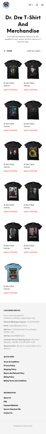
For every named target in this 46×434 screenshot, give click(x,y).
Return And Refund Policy (14, 373)
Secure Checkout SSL (12, 409)
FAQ (5, 402)
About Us (7, 398)
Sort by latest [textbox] (33, 51)
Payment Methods (11, 405)
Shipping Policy (10, 369)
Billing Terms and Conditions (15, 381)
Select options (10, 90)
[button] (31, 5)
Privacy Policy (9, 366)
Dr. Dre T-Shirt (9, 83)
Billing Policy (9, 377)
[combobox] (31, 51)
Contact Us (8, 413)
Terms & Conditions (11, 362)
